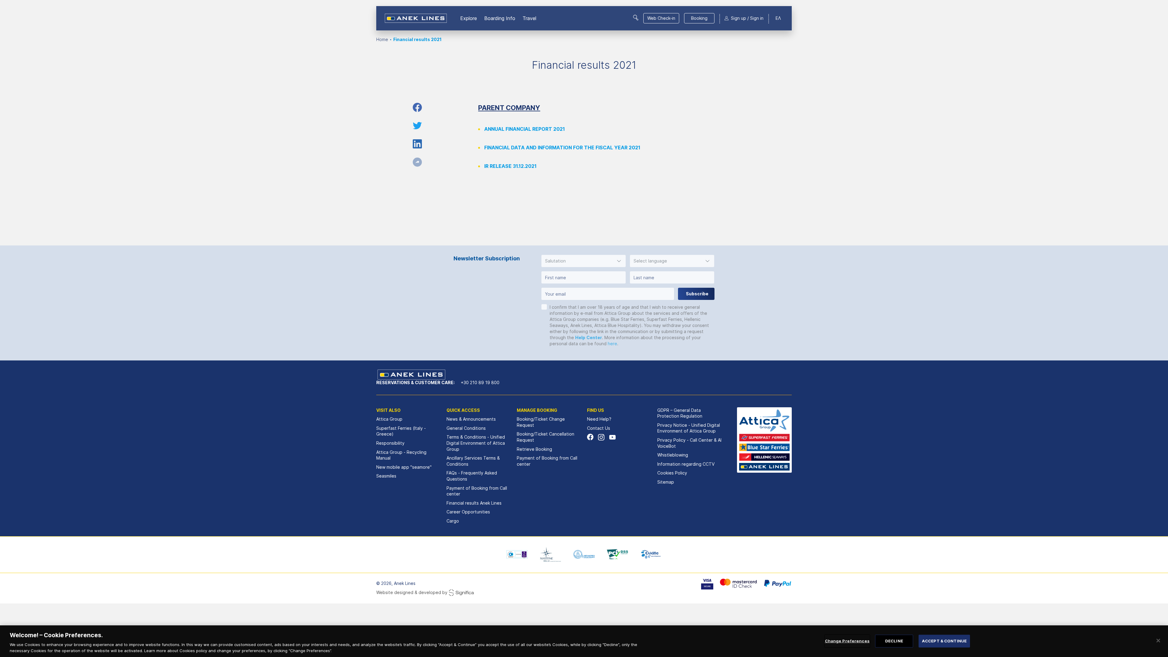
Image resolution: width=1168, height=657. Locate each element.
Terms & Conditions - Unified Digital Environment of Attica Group (476, 442)
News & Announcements (471, 419)
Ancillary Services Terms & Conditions (473, 461)
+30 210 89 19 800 (480, 382)
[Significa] (461, 592)
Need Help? (599, 419)
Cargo (453, 520)
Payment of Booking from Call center (477, 491)
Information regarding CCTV (685, 464)
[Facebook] (590, 437)
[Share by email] (417, 162)
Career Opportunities (468, 511)
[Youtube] (612, 437)
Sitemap (665, 482)
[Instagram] (601, 437)
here (612, 343)
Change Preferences (847, 640)
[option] (517, 554)
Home (382, 39)
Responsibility (390, 443)
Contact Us (598, 428)
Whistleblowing (672, 454)
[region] (584, 641)
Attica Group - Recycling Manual (401, 455)
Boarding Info (499, 18)
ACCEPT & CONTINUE (944, 640)
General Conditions (466, 428)
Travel (529, 18)
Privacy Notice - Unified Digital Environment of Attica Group (688, 428)
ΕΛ (778, 18)
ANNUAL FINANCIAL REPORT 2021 (524, 129)
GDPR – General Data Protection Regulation (679, 413)
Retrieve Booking (534, 449)
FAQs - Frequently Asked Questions (472, 475)
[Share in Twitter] (417, 125)
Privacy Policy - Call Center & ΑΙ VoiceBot (689, 443)
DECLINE (894, 640)
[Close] (1158, 640)
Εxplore (468, 18)
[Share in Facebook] (417, 107)
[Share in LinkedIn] (417, 143)
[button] (583, 261)
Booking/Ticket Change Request (541, 422)
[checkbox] (544, 307)
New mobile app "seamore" (404, 467)
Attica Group (389, 419)
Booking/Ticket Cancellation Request (545, 437)
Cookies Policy (672, 472)
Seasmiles (386, 475)
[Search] (635, 17)
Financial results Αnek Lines (474, 503)
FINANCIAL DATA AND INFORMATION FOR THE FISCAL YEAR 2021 (562, 147)
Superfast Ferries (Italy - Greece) (401, 431)
